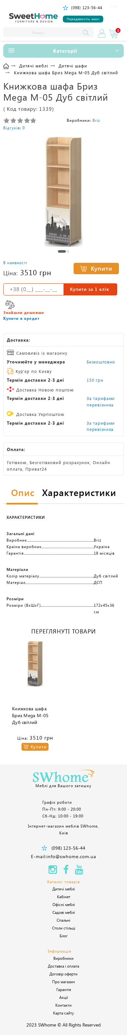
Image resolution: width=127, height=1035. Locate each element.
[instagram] (53, 871)
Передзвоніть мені (83, 19)
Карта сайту (63, 1012)
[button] (62, 251)
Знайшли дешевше (23, 312)
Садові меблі (63, 912)
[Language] (113, 6)
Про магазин (63, 981)
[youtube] (79, 871)
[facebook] (66, 871)
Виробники (63, 958)
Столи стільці (63, 927)
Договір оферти (63, 973)
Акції (63, 997)
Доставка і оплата (63, 966)
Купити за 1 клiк (89, 289)
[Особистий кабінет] (102, 33)
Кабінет (63, 896)
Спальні (63, 920)
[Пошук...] (87, 32)
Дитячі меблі (63, 888)
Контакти (63, 1005)
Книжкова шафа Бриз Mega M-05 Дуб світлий (30, 715)
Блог (64, 935)
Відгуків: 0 (14, 127)
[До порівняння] (10, 304)
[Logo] (33, 18)
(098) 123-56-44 (86, 7)
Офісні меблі (63, 904)
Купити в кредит (21, 318)
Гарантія (63, 989)
